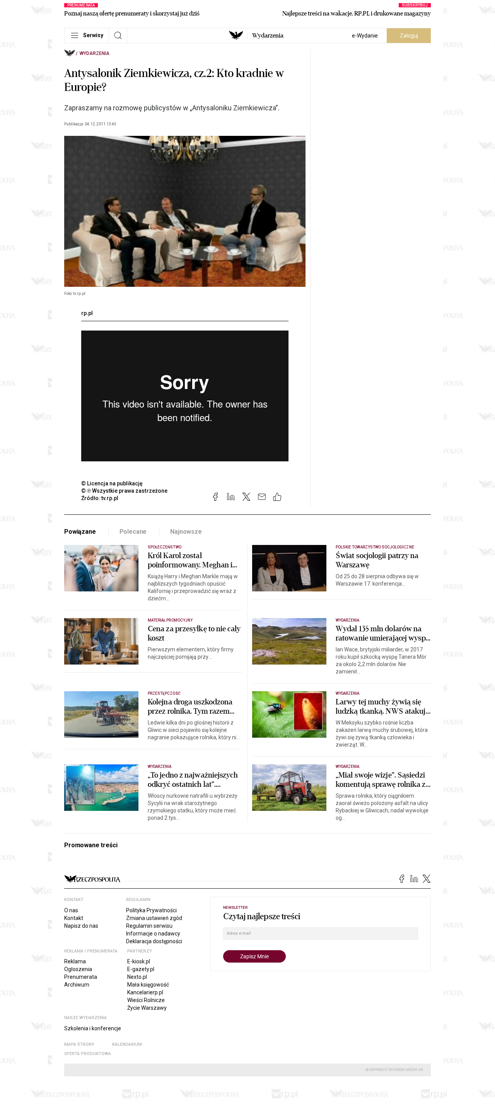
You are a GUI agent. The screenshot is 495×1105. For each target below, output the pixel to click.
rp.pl (87, 313)
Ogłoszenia (78, 969)
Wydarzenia (267, 35)
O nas (71, 910)
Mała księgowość (148, 985)
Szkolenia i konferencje (92, 1028)
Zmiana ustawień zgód (154, 918)
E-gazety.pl (140, 969)
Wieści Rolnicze (146, 1000)
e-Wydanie (365, 36)
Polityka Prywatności (151, 910)
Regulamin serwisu (149, 926)
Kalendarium (127, 1044)
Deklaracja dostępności (154, 941)
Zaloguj (409, 36)
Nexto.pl (137, 977)
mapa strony (79, 1044)
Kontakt (73, 918)
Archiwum (76, 985)
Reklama (75, 961)
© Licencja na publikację (112, 483)
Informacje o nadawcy (153, 933)
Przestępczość (164, 693)
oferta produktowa (87, 1053)
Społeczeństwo (164, 547)
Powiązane (80, 531)
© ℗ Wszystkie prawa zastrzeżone (124, 491)
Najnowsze (186, 531)
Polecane (133, 531)
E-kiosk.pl (138, 961)
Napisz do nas (81, 926)
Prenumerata (80, 977)
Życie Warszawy (147, 1008)
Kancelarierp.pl (145, 992)
